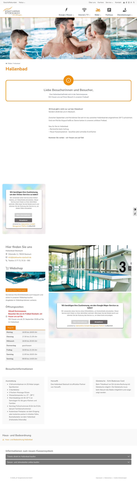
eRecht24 (32, 226)
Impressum (99, 478)
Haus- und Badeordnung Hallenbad (18, 439)
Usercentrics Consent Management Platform (90, 325)
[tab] (11, 328)
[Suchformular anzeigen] (134, 2)
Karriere (101, 2)
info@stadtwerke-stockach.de (19, 257)
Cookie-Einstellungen (120, 478)
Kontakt (118, 2)
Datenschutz (108, 478)
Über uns (92, 2)
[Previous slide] (50, 268)
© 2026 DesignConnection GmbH (21, 478)
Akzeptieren (23, 220)
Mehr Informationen (23, 215)
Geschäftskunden (10, 2)
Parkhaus (109, 15)
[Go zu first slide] (129, 268)
